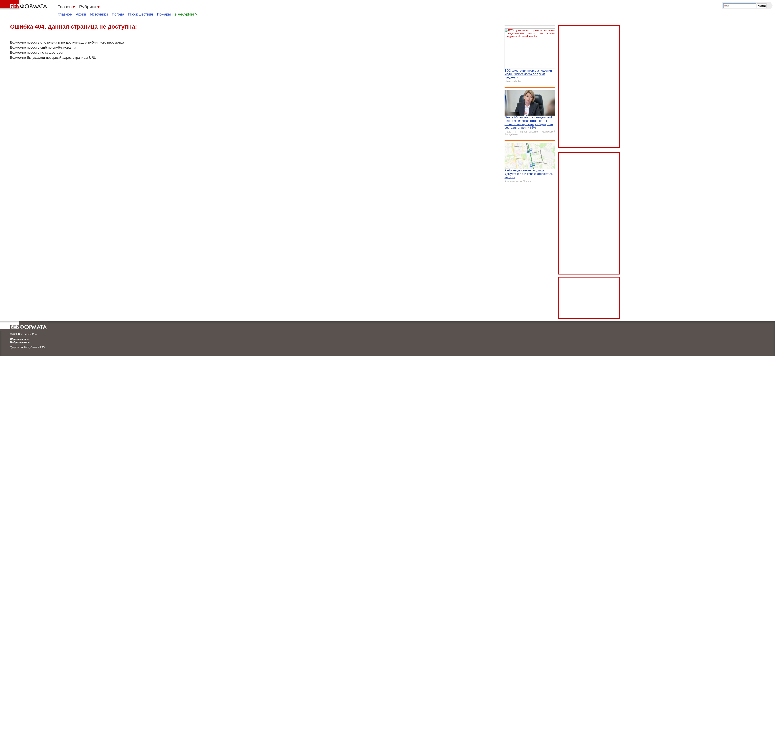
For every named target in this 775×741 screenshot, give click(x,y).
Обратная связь (19, 339)
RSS (42, 347)
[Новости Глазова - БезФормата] (24, 5)
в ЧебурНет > (186, 14)
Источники (99, 14)
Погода (118, 14)
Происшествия (140, 14)
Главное (65, 14)
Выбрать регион (19, 342)
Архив (81, 14)
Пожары (164, 14)
